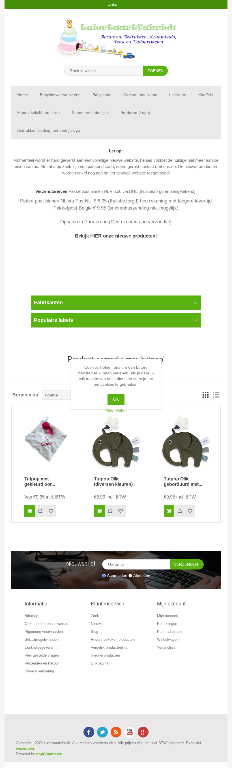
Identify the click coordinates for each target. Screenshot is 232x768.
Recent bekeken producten (113, 639)
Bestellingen (167, 624)
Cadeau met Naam (140, 94)
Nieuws (97, 624)
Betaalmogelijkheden (42, 639)
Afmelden (141, 575)
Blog (94, 631)
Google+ (143, 732)
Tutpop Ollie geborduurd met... (183, 481)
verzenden (25, 748)
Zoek (95, 616)
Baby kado (102, 94)
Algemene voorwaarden (44, 631)
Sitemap (31, 616)
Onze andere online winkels (47, 624)
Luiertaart (177, 94)
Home (22, 94)
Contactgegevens (39, 647)
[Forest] (116, 442)
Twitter (102, 732)
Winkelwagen (168, 639)
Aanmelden (117, 575)
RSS (116, 732)
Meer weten (116, 410)
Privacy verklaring (39, 671)
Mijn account (167, 616)
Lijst (215, 395)
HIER (96, 235)
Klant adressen (169, 631)
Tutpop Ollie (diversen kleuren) (113, 481)
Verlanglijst (166, 647)
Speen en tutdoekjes (90, 112)
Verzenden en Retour (42, 663)
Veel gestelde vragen (42, 655)
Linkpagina (99, 663)
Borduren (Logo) (135, 112)
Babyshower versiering (60, 94)
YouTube (129, 732)
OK (116, 399)
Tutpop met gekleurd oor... (39, 481)
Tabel (205, 395)
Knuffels (205, 94)
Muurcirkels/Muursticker (38, 112)
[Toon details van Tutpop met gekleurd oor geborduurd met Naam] (46, 442)
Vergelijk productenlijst (109, 647)
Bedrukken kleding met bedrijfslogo (48, 130)
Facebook (88, 732)
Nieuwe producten (105, 655)
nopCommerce (49, 754)
